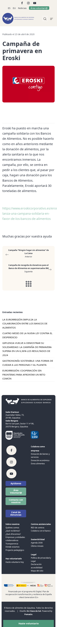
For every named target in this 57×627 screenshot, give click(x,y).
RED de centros (37, 527)
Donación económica (40, 460)
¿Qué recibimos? (13, 530)
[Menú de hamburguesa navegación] (52, 18)
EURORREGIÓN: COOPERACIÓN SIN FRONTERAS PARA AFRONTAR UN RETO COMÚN (23, 374)
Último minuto (37, 546)
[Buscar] (45, 18)
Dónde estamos (12, 546)
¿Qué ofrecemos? (13, 534)
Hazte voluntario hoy (15, 562)
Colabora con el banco (41, 530)
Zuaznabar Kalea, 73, (15, 415)
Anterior (28, 253)
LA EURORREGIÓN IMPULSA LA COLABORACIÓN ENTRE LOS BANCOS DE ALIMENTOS (24, 323)
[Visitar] (22, 3)
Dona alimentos (38, 463)
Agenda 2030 (37, 542)
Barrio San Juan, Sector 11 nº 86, (20, 423)
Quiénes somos (12, 527)
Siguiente (28, 268)
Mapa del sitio (37, 570)
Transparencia (12, 543)
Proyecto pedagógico (15, 550)
